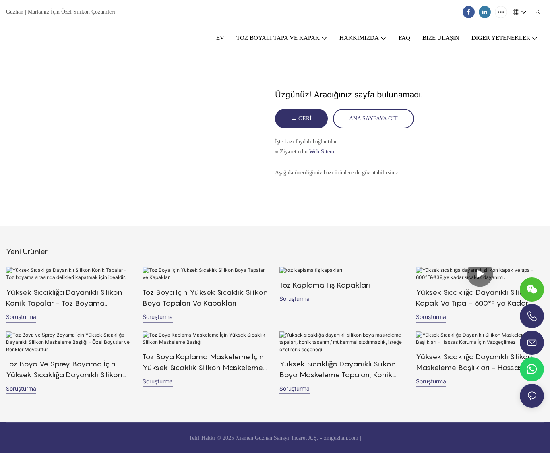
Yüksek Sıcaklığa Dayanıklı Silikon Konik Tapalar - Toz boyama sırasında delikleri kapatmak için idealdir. (64, 298)
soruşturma (21, 316)
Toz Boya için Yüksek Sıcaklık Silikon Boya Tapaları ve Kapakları (205, 297)
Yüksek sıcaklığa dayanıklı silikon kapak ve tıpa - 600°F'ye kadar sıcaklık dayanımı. (474, 298)
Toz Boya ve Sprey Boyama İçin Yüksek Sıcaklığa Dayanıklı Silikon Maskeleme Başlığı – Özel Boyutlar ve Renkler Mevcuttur (67, 370)
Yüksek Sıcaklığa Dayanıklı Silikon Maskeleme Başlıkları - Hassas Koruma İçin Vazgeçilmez (474, 362)
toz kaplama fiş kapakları (324, 285)
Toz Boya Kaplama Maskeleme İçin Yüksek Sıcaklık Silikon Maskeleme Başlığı (203, 362)
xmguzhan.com (341, 438)
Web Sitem (321, 152)
